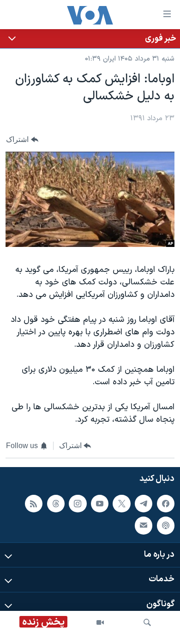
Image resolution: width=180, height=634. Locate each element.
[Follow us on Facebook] (165, 503)
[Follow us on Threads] (56, 503)
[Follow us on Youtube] (99, 503)
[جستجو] (147, 622)
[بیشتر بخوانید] (90, 38)
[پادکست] (165, 525)
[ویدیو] (100, 622)
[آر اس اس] (33, 503)
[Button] (22, 140)
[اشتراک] (143, 525)
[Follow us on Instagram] (77, 503)
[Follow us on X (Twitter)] (121, 503)
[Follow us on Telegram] (143, 503)
